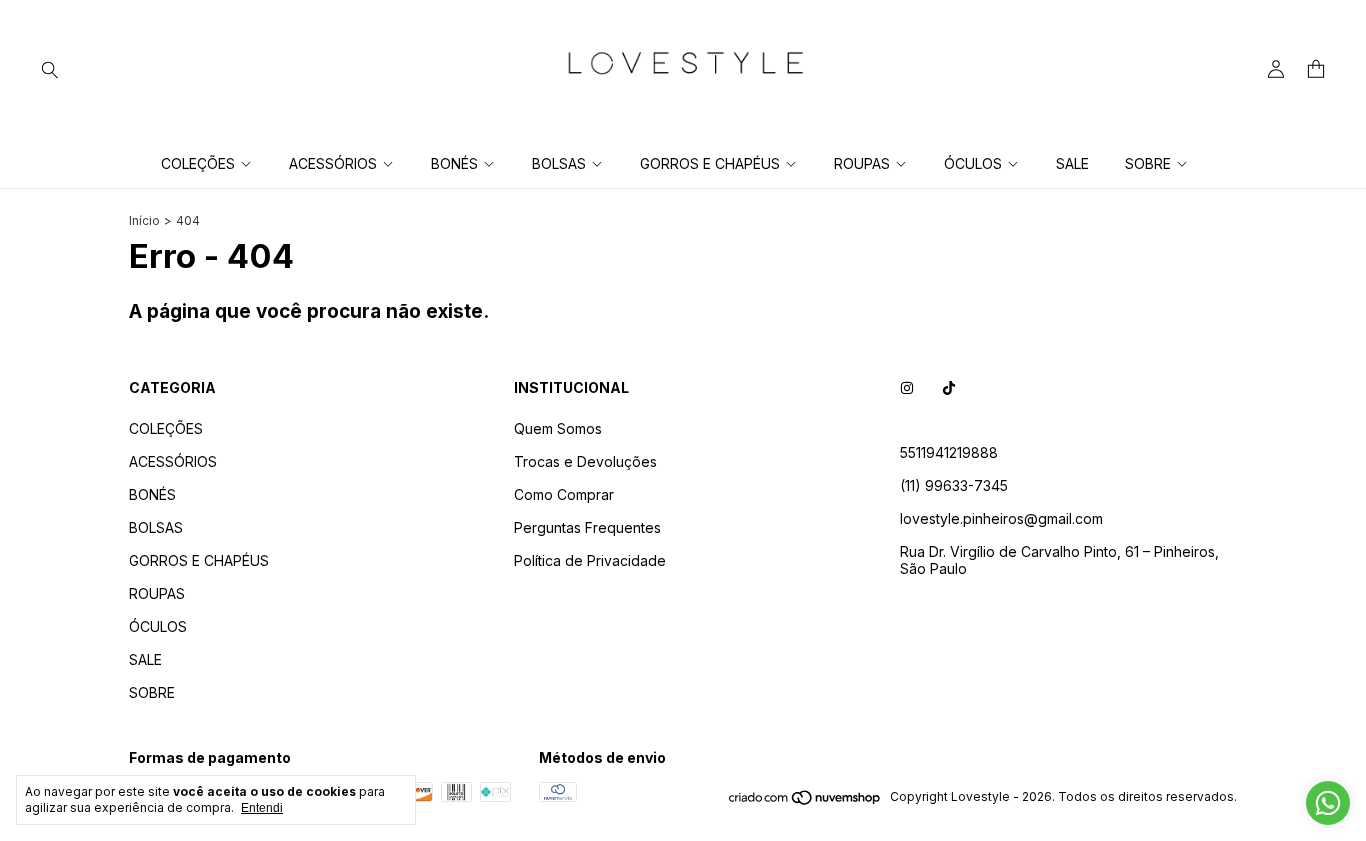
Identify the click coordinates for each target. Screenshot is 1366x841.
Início (144, 220)
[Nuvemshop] (805, 801)
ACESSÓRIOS (333, 163)
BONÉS (454, 163)
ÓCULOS (973, 163)
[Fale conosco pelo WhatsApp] (1328, 803)
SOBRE (1148, 163)
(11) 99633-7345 (954, 485)
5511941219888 (949, 452)
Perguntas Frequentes (587, 527)
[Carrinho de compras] (1316, 69)
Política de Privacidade (590, 560)
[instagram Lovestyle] (907, 387)
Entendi (262, 808)
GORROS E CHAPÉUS (710, 163)
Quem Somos (558, 428)
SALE (1072, 163)
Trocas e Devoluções (585, 461)
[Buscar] (50, 69)
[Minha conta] (1276, 69)
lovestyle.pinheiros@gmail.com (1001, 518)
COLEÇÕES (198, 163)
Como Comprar (564, 494)
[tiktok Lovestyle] (949, 387)
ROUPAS (862, 163)
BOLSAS (559, 163)
